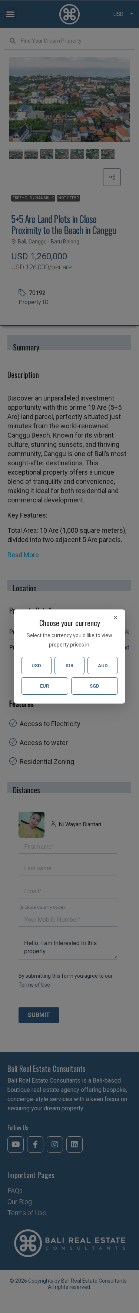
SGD (94, 686)
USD (36, 665)
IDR (69, 665)
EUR (44, 686)
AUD (103, 665)
